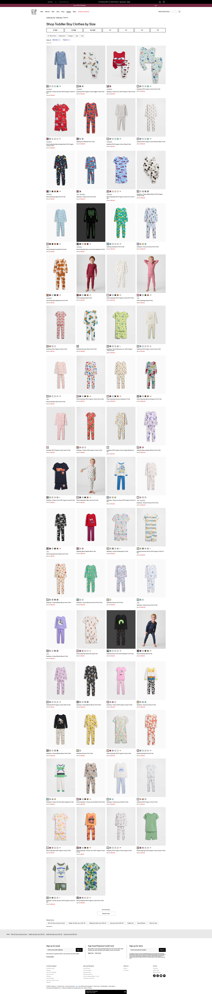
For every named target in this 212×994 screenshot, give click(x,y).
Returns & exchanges (51, 972)
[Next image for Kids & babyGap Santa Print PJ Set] (73, 375)
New (41, 11)
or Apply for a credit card (88, 978)
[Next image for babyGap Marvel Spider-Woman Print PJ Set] (163, 426)
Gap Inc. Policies (88, 988)
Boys (62, 11)
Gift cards (48, 976)
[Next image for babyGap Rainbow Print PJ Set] (163, 729)
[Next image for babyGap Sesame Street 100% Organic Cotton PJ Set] (163, 527)
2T (110, 30)
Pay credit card (86, 968)
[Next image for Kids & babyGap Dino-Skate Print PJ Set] (73, 527)
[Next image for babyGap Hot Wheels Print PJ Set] (103, 117)
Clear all (48, 40)
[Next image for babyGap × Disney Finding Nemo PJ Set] (133, 527)
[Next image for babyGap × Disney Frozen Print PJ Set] (163, 578)
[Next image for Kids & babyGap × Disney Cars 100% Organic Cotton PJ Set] (103, 826)
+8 (60, 139)
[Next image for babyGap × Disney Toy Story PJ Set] (163, 680)
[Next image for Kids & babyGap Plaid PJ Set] (103, 273)
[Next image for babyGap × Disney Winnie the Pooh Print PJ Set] (103, 578)
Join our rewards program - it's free (91, 976)
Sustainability (104, 986)
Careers (125, 968)
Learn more (98, 953)
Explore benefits (87, 972)
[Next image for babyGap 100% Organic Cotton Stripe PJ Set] (133, 117)
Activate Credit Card (87, 974)
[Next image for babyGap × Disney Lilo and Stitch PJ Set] (133, 777)
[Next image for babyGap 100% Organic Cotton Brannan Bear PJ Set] (163, 117)
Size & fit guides (50, 978)
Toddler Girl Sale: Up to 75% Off (76, 923)
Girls (57, 11)
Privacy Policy (60, 986)
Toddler (68, 11)
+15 (60, 86)
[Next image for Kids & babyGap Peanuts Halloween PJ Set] (133, 375)
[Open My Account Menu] (160, 2)
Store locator (156, 970)
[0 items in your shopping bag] (163, 2)
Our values (126, 970)
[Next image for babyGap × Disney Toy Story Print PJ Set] (163, 222)
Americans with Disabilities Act (53, 988)
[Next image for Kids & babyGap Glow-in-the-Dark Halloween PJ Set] (103, 222)
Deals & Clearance (83, 11)
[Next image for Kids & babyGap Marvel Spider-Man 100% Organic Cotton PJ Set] (73, 117)
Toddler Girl (130, 923)
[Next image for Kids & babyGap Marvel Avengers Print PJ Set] (163, 375)
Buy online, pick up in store (52, 980)
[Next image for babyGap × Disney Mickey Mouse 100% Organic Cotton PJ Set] (163, 170)
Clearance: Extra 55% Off (117, 923)
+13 (60, 191)
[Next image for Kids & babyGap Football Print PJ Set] (73, 222)
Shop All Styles (141, 923)
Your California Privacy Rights (85, 986)
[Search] (180, 12)
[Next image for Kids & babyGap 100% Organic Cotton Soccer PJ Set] (163, 826)
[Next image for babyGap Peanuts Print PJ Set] (133, 578)
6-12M (55, 30)
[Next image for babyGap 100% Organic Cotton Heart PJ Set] (73, 426)
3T (126, 30)
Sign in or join (123, 1)
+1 (119, 346)
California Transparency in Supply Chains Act (72, 988)
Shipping (48, 970)
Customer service (50, 968)
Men (53, 11)
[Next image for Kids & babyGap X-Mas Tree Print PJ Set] (103, 476)
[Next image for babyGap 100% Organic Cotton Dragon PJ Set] (133, 826)
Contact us (155, 968)
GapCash (48, 982)
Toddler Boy (59, 17)
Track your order (50, 974)
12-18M (73, 30)
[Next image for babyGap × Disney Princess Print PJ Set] (163, 476)
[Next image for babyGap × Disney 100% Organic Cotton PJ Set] (103, 426)
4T (142, 30)
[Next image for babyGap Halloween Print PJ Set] (133, 222)
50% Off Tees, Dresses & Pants (56, 923)
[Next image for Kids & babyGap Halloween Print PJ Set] (73, 273)
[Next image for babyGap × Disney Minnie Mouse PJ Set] (73, 629)
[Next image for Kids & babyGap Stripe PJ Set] (163, 273)
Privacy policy (50, 956)
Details (128, 1)
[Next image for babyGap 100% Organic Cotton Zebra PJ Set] (73, 680)
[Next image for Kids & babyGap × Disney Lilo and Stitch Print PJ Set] (103, 777)
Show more (49, 926)
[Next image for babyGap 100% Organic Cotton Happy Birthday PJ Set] (133, 426)
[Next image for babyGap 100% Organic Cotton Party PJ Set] (163, 325)
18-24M (92, 30)
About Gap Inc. (112, 986)
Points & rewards (87, 970)
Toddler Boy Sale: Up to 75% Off (97, 923)
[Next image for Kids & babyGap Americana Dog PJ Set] (103, 629)
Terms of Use (97, 986)
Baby (74, 11)
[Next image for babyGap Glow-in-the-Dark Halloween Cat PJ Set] (133, 629)
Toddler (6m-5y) (50, 17)
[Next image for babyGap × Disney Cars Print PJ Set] (103, 170)
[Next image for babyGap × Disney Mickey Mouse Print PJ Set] (73, 578)
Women (47, 11)
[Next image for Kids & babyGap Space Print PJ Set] (73, 170)
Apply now (91, 953)
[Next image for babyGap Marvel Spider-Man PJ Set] (103, 527)
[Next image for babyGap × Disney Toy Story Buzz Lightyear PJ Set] (73, 777)
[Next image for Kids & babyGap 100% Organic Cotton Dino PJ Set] (103, 375)
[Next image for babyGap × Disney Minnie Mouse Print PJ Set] (103, 680)
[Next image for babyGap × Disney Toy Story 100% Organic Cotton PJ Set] (73, 65)
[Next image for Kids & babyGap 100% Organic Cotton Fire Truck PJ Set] (133, 170)
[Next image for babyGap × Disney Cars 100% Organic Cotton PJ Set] (73, 476)
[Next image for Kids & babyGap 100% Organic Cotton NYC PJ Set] (133, 273)
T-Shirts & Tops (153, 923)
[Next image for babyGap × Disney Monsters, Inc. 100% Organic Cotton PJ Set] (133, 325)
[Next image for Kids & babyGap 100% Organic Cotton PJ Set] (133, 729)
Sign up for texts (157, 972)
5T (158, 30)
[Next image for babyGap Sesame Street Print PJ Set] (103, 325)
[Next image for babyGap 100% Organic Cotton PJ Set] (73, 325)
